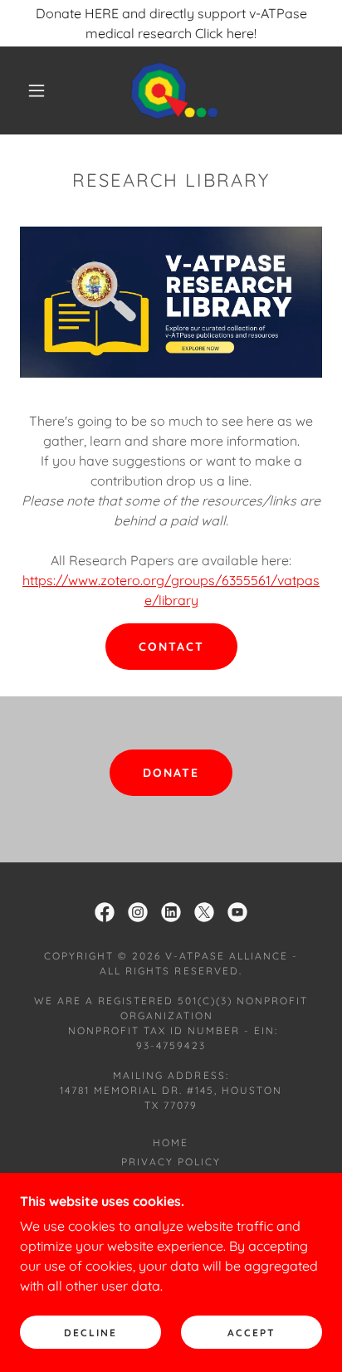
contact (171, 646)
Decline (90, 1332)
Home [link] (170, 1142)
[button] (36, 90)
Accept (251, 1332)
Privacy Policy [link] (171, 1161)
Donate (171, 772)
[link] (173, 90)
